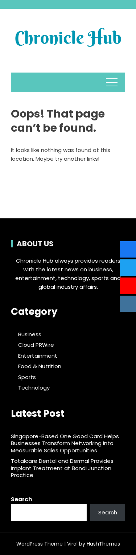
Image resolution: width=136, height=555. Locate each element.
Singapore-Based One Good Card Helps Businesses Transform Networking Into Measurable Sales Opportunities (65, 443)
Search (21, 499)
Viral (72, 543)
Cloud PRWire (36, 345)
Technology (34, 387)
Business (29, 334)
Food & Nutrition (39, 366)
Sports (27, 377)
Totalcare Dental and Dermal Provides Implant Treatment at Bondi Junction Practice (62, 468)
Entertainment (37, 355)
